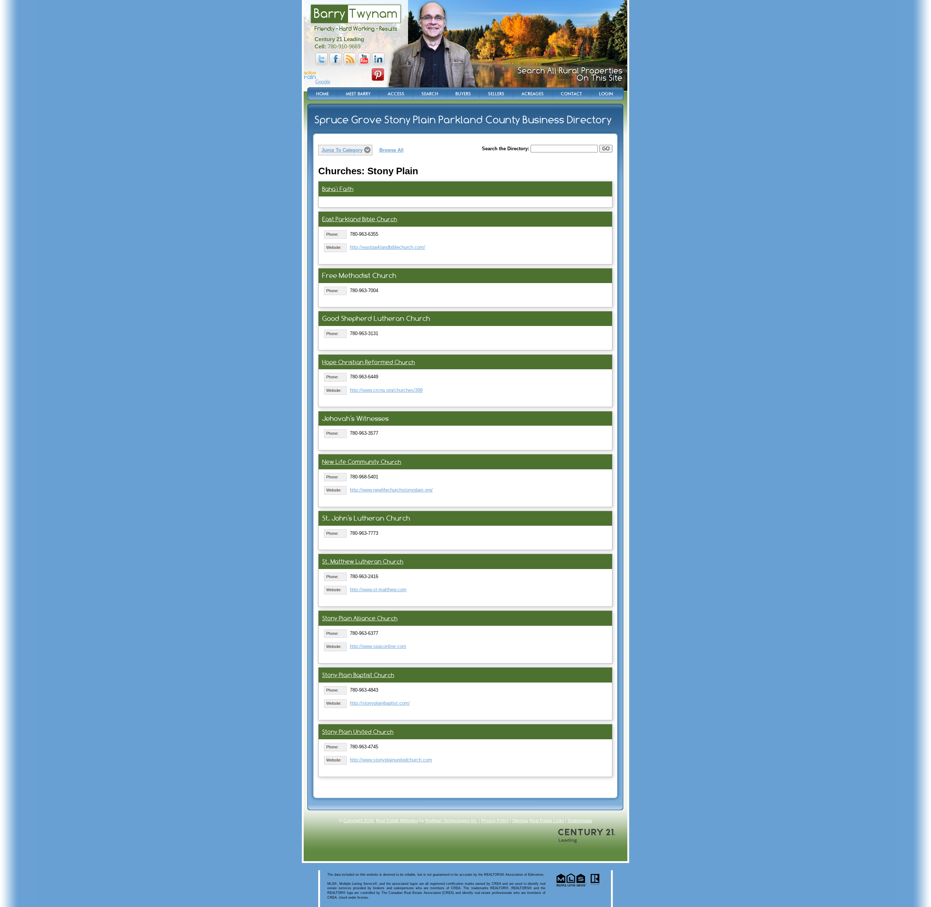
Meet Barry (358, 93)
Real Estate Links (547, 820)
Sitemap (520, 820)
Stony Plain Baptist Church (358, 675)
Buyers (463, 93)
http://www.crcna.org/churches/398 (386, 390)
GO (606, 148)
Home (322, 93)
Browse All (391, 150)
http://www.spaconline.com (378, 646)
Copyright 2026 (358, 820)
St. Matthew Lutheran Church (362, 561)
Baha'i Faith (337, 189)
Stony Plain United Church (357, 731)
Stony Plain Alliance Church (359, 618)
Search (429, 93)
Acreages (533, 93)
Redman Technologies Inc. (451, 820)
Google (322, 81)
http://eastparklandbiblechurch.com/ (387, 247)
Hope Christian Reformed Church (368, 362)
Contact (571, 93)
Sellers (496, 93)
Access (396, 93)
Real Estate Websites (397, 820)
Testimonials (579, 820)
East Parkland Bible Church (359, 219)
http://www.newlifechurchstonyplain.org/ (391, 490)
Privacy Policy (495, 820)
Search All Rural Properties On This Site (570, 74)
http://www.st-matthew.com (378, 589)
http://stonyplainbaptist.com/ (380, 703)
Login (606, 93)
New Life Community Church (361, 461)
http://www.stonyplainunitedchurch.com (391, 760)
